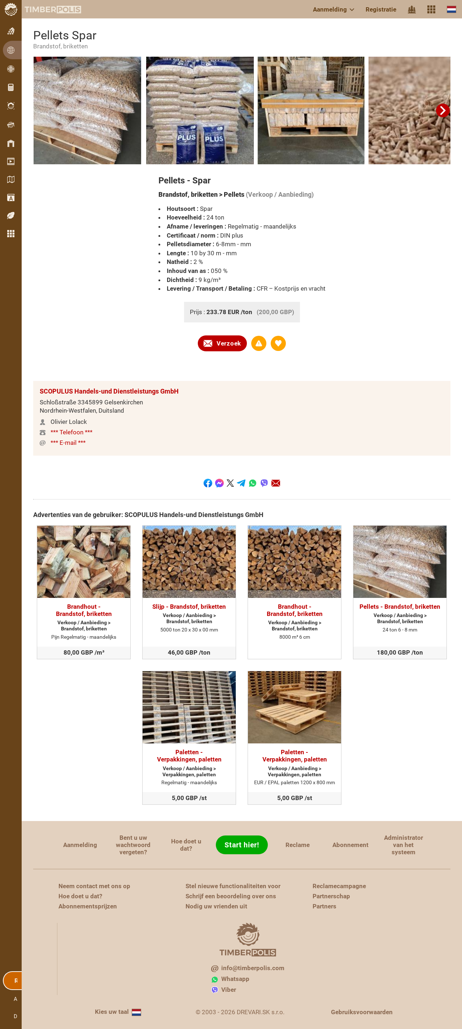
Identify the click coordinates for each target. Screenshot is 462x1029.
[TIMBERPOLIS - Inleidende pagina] (47, 9)
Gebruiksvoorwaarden (362, 1012)
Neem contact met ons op (94, 886)
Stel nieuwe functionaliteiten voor (233, 886)
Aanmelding (330, 9)
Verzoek (229, 343)
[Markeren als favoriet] (278, 343)
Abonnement (350, 844)
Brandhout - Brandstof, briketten (84, 610)
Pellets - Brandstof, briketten (399, 606)
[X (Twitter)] (230, 483)
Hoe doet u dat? (186, 845)
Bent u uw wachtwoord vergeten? (133, 845)
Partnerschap (331, 896)
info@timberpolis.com (252, 968)
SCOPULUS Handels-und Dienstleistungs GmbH (109, 391)
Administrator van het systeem (403, 845)
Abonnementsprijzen (87, 906)
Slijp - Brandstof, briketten (189, 606)
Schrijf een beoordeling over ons (231, 896)
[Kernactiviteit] (412, 9)
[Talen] (451, 9)
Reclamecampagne (339, 886)
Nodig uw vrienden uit (216, 906)
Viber (228, 989)
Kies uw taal (112, 1011)
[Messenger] (219, 483)
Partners (324, 906)
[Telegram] (241, 483)
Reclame (298, 844)
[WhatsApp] (252, 483)
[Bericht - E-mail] (275, 483)
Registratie (381, 9)
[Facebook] (208, 483)
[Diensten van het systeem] (431, 9)
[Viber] (264, 483)
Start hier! (242, 845)
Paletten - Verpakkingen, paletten (189, 755)
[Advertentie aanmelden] (258, 343)
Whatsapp (235, 978)
